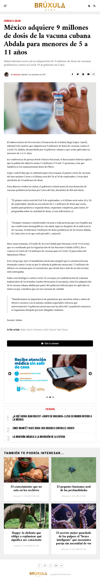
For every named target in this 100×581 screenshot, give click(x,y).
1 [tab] (47, 397)
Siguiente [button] (90, 374)
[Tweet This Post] (77, 74)
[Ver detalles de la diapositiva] (50, 374)
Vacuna (65, 330)
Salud (59, 330)
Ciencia (30, 330)
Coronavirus (38, 330)
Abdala (23, 330)
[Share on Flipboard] (83, 74)
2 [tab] (50, 397)
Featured (52, 330)
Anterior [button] (10, 374)
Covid (46, 330)
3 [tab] (53, 397)
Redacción (16, 74)
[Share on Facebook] (72, 74)
